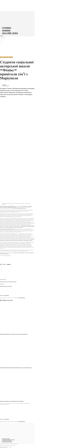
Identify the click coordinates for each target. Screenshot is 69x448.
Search (1, 35)
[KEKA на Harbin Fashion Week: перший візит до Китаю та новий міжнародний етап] (13, 331)
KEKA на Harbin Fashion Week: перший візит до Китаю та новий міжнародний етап (14, 334)
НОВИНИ (6, 30)
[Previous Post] (17, 48)
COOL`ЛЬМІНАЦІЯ (4, 57)
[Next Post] (17, 54)
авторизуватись (21, 297)
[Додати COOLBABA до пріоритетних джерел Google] (18, 416)
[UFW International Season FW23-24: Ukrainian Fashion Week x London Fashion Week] (12, 365)
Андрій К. (4, 84)
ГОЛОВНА (6, 27)
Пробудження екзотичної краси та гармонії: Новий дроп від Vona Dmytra (12, 401)
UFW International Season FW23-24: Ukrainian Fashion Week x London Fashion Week (16, 367)
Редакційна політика (7, 441)
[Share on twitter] (2, 267)
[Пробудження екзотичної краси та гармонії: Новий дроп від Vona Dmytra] (10, 398)
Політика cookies (6, 438)
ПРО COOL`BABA (10, 33)
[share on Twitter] (2, 39)
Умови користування (7, 440)
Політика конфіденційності (8, 439)
